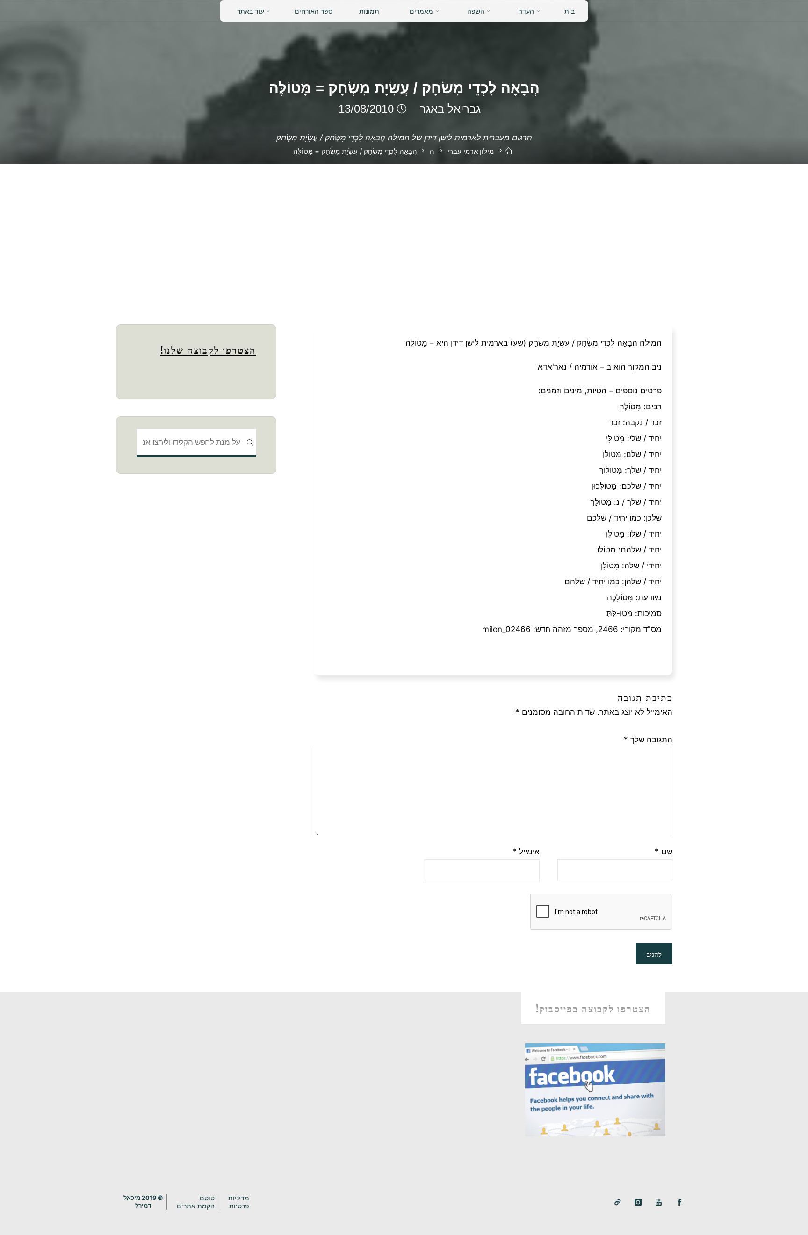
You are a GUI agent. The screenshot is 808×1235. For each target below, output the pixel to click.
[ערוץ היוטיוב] (658, 1202)
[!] (617, 1202)
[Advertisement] (404, 233)
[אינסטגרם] (638, 1202)
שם (663, 851)
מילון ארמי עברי (470, 151)
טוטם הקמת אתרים (196, 1202)
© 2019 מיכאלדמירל (143, 1201)
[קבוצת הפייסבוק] (679, 1202)
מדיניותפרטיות (238, 1202)
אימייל (525, 851)
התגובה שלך (648, 739)
